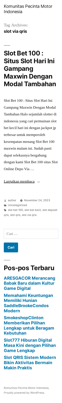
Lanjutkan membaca (22, 181)
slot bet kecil (32, 210)
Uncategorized (17, 205)
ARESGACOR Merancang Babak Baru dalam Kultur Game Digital (29, 283)
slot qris (15, 215)
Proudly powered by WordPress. (24, 392)
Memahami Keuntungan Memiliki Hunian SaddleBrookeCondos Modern (28, 303)
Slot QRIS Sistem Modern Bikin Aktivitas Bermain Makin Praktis (30, 362)
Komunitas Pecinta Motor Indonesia (26, 388)
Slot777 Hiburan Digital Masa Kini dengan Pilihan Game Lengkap (30, 345)
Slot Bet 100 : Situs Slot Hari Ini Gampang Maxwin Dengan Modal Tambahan (30, 68)
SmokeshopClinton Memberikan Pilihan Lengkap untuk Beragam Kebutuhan (29, 325)
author (12, 200)
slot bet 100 (15, 210)
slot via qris (29, 215)
